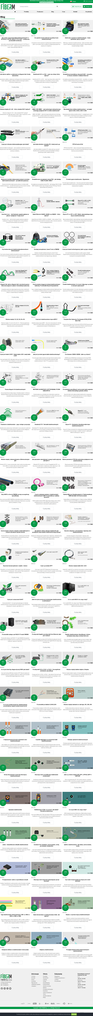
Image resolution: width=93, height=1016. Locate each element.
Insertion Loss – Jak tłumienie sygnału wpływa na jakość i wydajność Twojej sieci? (15, 215)
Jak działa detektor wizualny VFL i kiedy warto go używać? (46, 145)
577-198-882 (83, 987)
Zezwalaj (74, 1014)
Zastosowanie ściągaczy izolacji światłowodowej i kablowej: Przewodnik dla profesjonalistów (46, 285)
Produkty (26, 11)
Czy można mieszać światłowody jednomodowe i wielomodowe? (15, 250)
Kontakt (75, 11)
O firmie (33, 976)
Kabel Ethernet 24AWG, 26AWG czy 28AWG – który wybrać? (46, 215)
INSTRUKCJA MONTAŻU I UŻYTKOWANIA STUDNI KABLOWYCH (46, 390)
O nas (63, 11)
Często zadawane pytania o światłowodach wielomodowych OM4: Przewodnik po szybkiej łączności (46, 496)
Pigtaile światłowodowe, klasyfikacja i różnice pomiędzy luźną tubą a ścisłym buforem (77, 635)
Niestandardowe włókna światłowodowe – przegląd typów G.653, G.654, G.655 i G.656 (78, 110)
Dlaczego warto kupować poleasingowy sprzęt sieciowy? (46, 880)
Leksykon (33, 986)
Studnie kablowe (47, 995)
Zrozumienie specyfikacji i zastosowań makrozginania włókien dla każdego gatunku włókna (78, 390)
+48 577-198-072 (82, 981)
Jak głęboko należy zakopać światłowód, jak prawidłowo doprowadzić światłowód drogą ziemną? (46, 531)
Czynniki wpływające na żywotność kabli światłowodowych (46, 740)
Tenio (44, 994)
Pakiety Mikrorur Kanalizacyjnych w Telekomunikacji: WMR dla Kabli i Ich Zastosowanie (77, 495)
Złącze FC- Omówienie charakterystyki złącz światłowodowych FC (77, 425)
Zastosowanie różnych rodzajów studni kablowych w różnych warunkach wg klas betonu (15, 531)
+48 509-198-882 (82, 978)
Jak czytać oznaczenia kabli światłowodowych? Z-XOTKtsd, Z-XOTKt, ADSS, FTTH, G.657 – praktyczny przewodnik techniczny (15, 39)
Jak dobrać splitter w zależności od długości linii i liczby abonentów (15, 75)
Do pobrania (89, 11)
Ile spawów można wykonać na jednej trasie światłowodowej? (46, 38)
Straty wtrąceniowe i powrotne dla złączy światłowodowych (15, 775)
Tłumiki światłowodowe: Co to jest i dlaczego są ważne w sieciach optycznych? (78, 285)
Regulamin (57, 976)
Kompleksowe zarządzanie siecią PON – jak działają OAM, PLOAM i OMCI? (46, 180)
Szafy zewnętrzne (47, 992)
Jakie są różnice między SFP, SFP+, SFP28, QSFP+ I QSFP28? (78, 775)
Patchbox (45, 991)
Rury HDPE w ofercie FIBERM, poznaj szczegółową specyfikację (15, 495)
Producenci (40, 11)
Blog (52, 11)
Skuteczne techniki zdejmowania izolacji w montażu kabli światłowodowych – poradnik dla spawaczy (15, 180)
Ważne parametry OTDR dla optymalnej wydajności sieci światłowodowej (77, 460)
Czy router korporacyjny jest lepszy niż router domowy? (77, 880)
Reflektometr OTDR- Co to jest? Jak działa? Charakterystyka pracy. (46, 810)
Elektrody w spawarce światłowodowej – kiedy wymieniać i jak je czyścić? (77, 38)
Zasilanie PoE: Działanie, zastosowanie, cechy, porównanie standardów (46, 845)
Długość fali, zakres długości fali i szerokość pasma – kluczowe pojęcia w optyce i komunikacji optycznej (15, 285)
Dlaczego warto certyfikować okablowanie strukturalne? (46, 775)
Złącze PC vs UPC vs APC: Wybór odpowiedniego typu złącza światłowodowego (78, 215)
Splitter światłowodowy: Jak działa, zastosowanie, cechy (77, 845)
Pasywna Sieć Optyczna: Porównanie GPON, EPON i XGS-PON (78, 320)
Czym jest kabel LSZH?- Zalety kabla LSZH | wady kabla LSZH (15, 355)
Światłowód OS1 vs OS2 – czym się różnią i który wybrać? (46, 75)
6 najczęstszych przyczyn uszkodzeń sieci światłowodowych (15, 740)
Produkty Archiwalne (48, 989)
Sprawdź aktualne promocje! (46, 2)
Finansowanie (46, 984)
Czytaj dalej (15, 52)
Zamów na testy (47, 986)
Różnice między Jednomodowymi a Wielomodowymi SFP (15, 460)
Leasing (45, 979)
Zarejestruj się (77, 6)
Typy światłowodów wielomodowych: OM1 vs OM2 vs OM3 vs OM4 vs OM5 (15, 915)
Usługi (44, 981)
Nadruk (44, 987)
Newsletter (45, 978)
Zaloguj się (88, 6)
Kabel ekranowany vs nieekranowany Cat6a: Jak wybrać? (46, 915)
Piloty (44, 997)
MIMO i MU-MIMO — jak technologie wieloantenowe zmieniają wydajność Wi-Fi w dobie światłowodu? (46, 110)
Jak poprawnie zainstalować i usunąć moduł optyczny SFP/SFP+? (46, 460)
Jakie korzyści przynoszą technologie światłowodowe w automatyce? (46, 600)
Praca (32, 979)
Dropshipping (46, 982)
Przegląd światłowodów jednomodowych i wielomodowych (77, 950)
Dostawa (33, 981)
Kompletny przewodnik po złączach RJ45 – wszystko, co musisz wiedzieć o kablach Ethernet (77, 75)
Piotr (79, 977)
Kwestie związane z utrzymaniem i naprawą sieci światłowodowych (77, 531)
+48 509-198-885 (82, 984)
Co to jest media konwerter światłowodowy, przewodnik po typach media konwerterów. (15, 705)
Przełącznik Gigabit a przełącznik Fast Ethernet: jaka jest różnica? (46, 635)
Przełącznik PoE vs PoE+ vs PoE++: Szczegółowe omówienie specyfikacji (46, 670)
